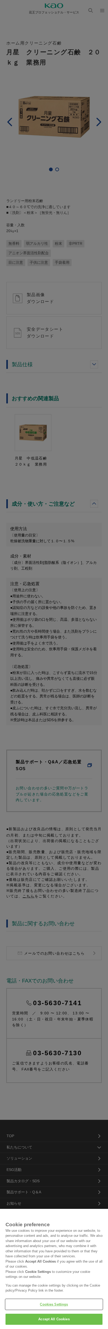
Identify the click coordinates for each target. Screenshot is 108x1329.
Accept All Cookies (53, 1319)
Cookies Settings (54, 1304)
